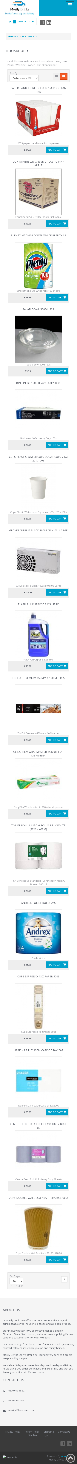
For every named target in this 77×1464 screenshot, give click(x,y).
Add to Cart (55, 149)
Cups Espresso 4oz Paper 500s (38, 976)
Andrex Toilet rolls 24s (38, 903)
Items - (22, 21)
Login (46, 1435)
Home (14, 36)
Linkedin (49, 22)
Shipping (49, 1431)
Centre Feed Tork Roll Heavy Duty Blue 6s (38, 1125)
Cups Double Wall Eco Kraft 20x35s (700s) (38, 1198)
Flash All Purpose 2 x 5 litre (38, 604)
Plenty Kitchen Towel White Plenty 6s (38, 235)
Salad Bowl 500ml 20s (38, 309)
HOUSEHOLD (29, 36)
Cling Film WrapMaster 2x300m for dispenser (38, 753)
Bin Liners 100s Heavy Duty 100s (38, 383)
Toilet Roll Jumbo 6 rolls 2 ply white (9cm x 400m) (38, 827)
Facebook (42, 22)
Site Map (33, 1435)
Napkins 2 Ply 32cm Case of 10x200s (38, 1050)
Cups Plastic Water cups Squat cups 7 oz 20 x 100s (38, 458)
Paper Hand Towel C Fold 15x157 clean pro (38, 89)
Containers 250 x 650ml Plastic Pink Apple (38, 163)
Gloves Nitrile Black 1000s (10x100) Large (38, 530)
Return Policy (32, 1431)
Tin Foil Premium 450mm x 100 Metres (38, 678)
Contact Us (64, 1431)
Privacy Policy (12, 1431)
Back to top (70, 1458)
